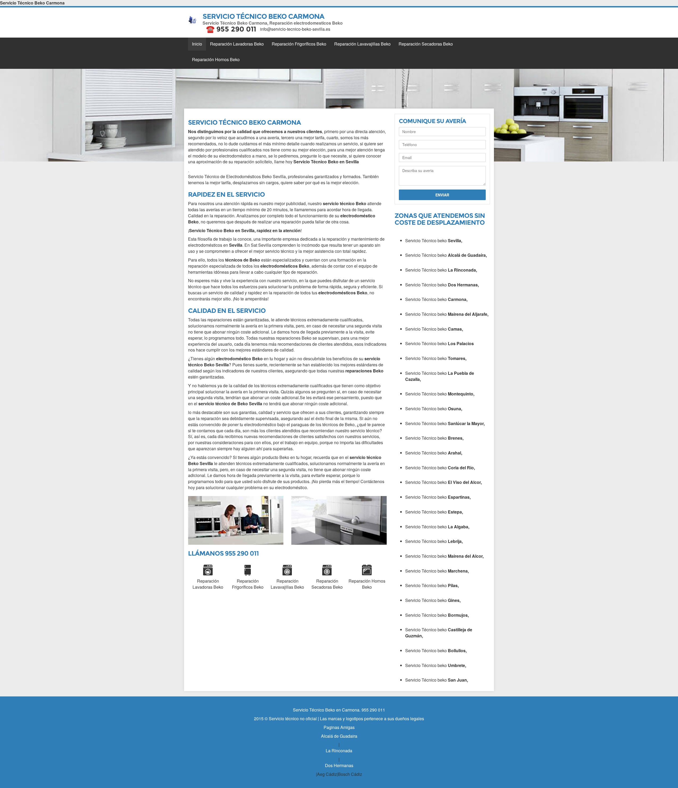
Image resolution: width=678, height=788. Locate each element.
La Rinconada (339, 751)
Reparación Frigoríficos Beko (299, 44)
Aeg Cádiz (327, 774)
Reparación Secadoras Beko (426, 44)
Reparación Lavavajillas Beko (362, 44)
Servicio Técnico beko (433, 240)
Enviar (442, 194)
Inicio (197, 44)
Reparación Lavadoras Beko (237, 44)
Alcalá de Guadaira (339, 736)
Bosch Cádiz (350, 774)
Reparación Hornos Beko (216, 59)
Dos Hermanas (339, 765)
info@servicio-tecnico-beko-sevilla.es (295, 29)
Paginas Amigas (339, 727)
